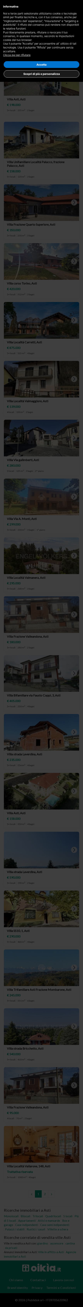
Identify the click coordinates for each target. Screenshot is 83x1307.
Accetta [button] (41, 64)
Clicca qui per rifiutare (16, 55)
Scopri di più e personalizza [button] (41, 73)
